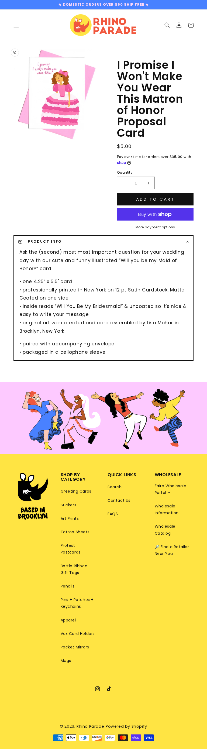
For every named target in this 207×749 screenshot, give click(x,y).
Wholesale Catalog (165, 530)
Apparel (68, 620)
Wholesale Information (167, 509)
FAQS (113, 514)
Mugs (66, 660)
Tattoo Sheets (75, 532)
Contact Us (119, 500)
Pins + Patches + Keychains (77, 603)
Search (115, 487)
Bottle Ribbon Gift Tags (74, 569)
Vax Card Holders (78, 633)
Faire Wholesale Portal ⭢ (171, 489)
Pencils (68, 586)
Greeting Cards (76, 491)
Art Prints (70, 518)
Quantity (124, 172)
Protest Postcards (71, 549)
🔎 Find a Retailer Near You (172, 550)
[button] (167, 25)
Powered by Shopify (126, 726)
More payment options (155, 227)
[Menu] (16, 25)
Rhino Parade (90, 726)
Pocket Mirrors (75, 647)
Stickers (69, 505)
